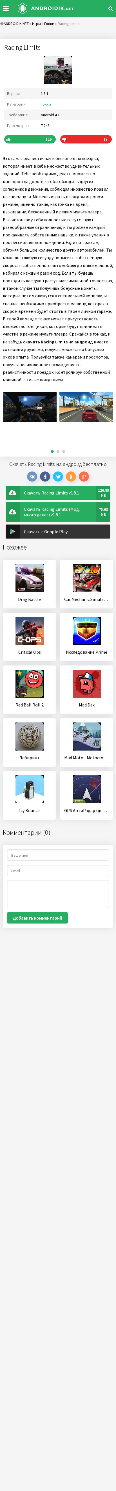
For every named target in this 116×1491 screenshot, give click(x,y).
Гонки (46, 104)
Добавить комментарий (37, 918)
